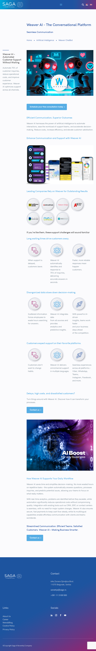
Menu (61, 5)
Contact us (36, 410)
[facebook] (61, 615)
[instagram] (56, 615)
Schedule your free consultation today (48, 107)
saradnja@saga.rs (58, 590)
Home (29, 40)
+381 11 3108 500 (59, 595)
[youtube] (65, 615)
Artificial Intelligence (45, 40)
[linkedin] (52, 615)
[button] (83, 4)
